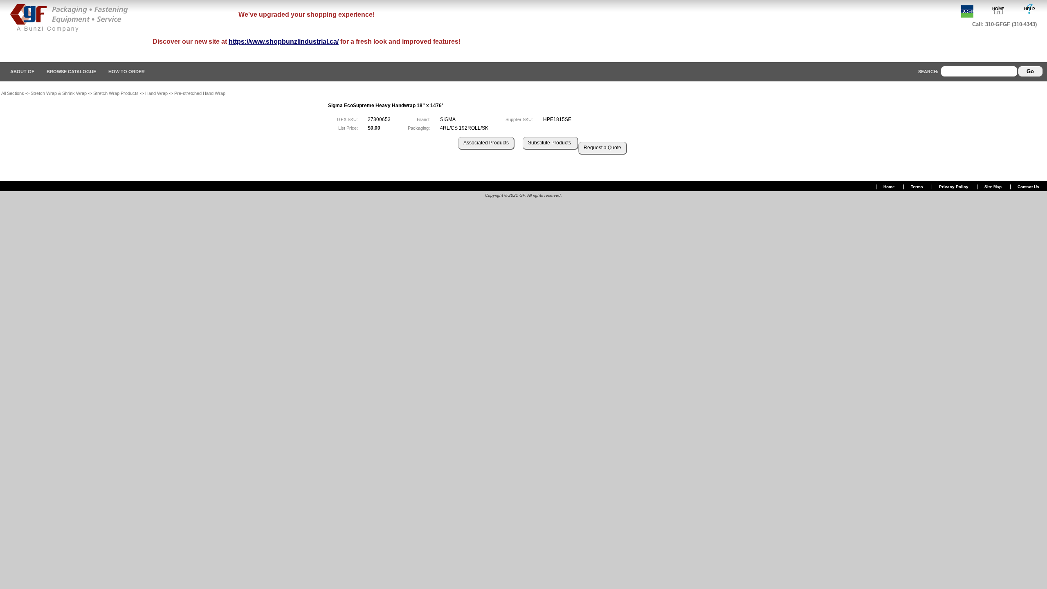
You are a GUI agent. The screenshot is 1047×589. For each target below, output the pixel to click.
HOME (998, 9)
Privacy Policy (953, 186)
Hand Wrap (156, 93)
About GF (22, 71)
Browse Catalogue (71, 71)
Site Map (993, 186)
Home (889, 186)
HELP (1029, 9)
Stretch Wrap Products (116, 93)
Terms (917, 186)
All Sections (12, 93)
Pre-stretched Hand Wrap (199, 93)
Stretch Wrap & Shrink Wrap (59, 93)
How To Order (126, 71)
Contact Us (1028, 186)
